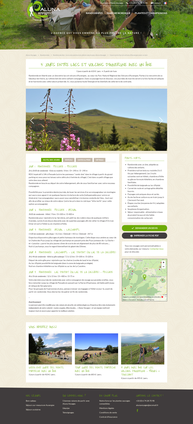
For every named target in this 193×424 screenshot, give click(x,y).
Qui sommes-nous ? (74, 395)
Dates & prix (84, 160)
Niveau (68, 160)
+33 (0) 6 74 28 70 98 (138, 3)
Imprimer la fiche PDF (146, 235)
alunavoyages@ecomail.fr (147, 405)
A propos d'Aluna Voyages (111, 3)
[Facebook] (137, 410)
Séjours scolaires (33, 409)
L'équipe (66, 408)
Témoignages (68, 412)
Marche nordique (119, 13)
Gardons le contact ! (149, 395)
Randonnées (94, 13)
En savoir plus (108, 395)
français (165, 3)
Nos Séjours (33, 395)
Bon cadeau (31, 401)
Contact (157, 3)
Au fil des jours (51, 160)
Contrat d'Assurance (108, 417)
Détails (99, 160)
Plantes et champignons (151, 13)
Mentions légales (106, 408)
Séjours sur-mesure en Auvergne (40, 405)
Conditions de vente (108, 412)
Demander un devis (146, 228)
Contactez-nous (156, 249)
